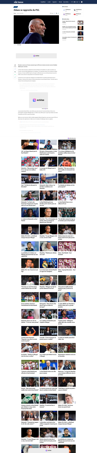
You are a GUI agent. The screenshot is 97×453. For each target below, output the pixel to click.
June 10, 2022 (34, 90)
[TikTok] (77, 2)
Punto (15, 13)
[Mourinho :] (80, 28)
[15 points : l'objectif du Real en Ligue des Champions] (80, 23)
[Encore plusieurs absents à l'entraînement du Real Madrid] (80, 39)
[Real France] (21, 2)
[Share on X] (56, 13)
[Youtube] (78, 14)
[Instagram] (76, 2)
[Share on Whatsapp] (15, 74)
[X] (73, 2)
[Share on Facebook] (55, 13)
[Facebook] (71, 2)
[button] (70, 2)
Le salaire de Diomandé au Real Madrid (68, 31)
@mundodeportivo (41, 124)
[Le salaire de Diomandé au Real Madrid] (80, 33)
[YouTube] (74, 2)
